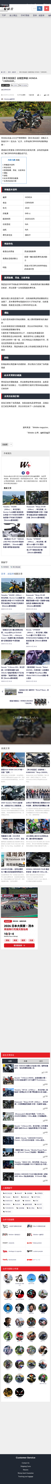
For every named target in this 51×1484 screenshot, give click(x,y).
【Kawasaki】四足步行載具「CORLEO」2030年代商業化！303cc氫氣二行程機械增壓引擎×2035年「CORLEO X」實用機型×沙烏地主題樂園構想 (31, 1115)
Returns (25, 1470)
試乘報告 (40, 1193)
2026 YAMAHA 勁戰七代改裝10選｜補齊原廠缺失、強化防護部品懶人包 (31, 1067)
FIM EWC (8, 1211)
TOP (4, 15)
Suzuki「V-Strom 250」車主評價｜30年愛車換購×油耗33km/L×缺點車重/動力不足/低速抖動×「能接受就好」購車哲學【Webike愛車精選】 (31, 1127)
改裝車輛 (21, 1208)
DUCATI (39, 1204)
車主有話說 (24, 85)
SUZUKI (17, 1204)
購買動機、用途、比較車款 (13, 170)
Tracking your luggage (25, 1476)
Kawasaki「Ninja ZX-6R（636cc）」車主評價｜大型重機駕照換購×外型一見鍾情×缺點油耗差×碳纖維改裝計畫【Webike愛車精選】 (31, 1103)
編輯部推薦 (28, 1204)
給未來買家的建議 (10, 178)
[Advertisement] (25, 44)
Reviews (38, 4)
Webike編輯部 (9, 99)
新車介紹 (26, 1197)
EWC (40, 1208)
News (12, 5)
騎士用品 (31, 1208)
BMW (17, 1197)
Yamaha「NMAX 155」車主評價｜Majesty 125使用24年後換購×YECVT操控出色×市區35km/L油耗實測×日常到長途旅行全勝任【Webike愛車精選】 (30, 1163)
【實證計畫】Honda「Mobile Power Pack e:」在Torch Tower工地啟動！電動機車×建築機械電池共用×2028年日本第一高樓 (30, 1151)
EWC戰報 (25, 15)
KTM (36, 1200)
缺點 (4, 175)
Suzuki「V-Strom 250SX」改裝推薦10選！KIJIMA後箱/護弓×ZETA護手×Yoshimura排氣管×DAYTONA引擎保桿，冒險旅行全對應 (30, 1079)
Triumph (7, 1197)
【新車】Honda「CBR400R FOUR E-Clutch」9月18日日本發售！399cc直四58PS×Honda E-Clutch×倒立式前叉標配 (29, 1139)
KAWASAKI (8, 1200)
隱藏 (17, 160)
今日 (10, 1061)
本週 (25, 1061)
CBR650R (7, 89)
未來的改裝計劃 (9, 181)
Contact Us (25, 1463)
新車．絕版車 (38, 15)
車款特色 (6, 167)
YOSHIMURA (9, 1208)
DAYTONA (36, 1197)
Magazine (20, 5)
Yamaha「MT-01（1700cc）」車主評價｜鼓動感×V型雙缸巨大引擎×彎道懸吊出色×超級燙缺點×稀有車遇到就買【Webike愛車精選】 (31, 1091)
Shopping (4, 5)
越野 (18, 1200)
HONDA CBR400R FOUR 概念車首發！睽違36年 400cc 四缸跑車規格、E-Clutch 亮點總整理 (31, 1175)
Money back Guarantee (26, 1473)
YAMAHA (27, 1200)
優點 (4, 173)
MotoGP (19, 1193)
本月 (41, 1061)
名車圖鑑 (29, 1193)
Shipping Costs (26, 1466)
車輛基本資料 (8, 165)
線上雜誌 (13, 15)
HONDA (15, 85)
